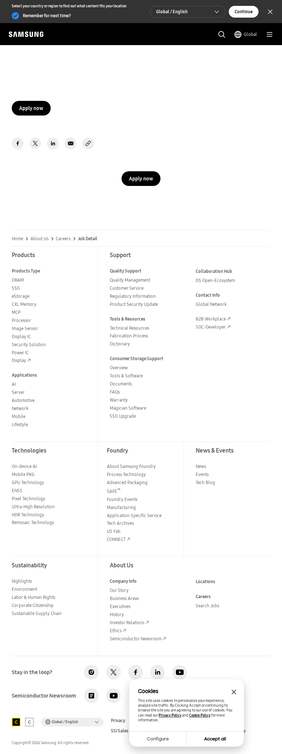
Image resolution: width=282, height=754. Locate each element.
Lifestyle (20, 424)
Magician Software (128, 408)
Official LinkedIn (157, 672)
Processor (21, 320)
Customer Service (127, 288)
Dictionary (120, 344)
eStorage (20, 296)
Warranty (119, 400)
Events (202, 474)
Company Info (123, 581)
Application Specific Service (134, 515)
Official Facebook (135, 672)
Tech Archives (120, 523)
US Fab (113, 531)
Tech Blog (205, 482)
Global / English (172, 11)
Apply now (31, 108)
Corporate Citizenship (33, 605)
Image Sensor (25, 328)
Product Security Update (134, 304)
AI (14, 384)
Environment (24, 589)
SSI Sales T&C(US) (128, 731)
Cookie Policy (199, 715)
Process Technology (126, 474)
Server (18, 392)
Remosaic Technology (33, 522)
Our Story (119, 590)
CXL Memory (24, 304)
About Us (39, 239)
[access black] (16, 722)
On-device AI (24, 466)
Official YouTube (179, 672)
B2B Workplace (211, 319)
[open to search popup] (221, 34)
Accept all (215, 739)
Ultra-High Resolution (33, 507)
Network (20, 408)
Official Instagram (91, 672)
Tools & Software (126, 376)
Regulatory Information (133, 296)
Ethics (116, 630)
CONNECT (116, 539)
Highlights (22, 581)
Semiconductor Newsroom (136, 639)
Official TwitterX (113, 672)
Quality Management (130, 280)
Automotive (23, 400)
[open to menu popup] (269, 34)
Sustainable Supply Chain (37, 613)
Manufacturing (121, 507)
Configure (158, 739)
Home (17, 239)
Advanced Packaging (127, 482)
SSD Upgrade (123, 416)
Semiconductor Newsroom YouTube (113, 695)
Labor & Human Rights (33, 597)
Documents (121, 384)
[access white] (29, 722)
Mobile (18, 416)
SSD (16, 288)
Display (19, 360)
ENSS (17, 490)
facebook (18, 143)
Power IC (20, 352)
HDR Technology (28, 515)
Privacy (118, 721)
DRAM (18, 280)
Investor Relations (127, 622)
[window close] (234, 692)
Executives (120, 606)
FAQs (115, 392)
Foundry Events (122, 499)
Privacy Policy (170, 715)
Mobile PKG (23, 474)
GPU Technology (28, 482)
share (88, 143)
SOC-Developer (211, 327)
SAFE (113, 491)
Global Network (211, 304)
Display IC (21, 336)
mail (70, 143)
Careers (63, 239)
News (201, 466)
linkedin (53, 143)
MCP (16, 312)
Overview (119, 368)
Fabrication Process (129, 336)
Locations (205, 581)
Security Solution (29, 344)
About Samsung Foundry (131, 466)
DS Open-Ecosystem (215, 280)
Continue (244, 11)
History (117, 614)
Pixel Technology (28, 498)
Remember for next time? (47, 15)
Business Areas (124, 598)
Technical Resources (129, 328)
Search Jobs (207, 606)
